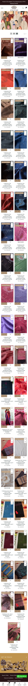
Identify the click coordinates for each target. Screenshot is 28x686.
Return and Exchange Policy (14, 680)
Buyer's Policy (5, 675)
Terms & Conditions (8, 678)
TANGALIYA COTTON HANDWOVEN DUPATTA (20, 369)
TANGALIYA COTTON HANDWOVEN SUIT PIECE (7, 400)
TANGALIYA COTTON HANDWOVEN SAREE (20, 431)
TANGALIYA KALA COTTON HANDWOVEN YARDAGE (20, 462)
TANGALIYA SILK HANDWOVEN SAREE (7, 431)
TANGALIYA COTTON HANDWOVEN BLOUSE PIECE (7, 62)
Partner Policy (13, 675)
